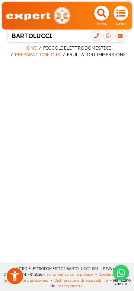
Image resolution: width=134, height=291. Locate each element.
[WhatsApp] (108, 35)
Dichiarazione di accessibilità (81, 280)
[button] (15, 276)
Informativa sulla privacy (70, 274)
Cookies (106, 274)
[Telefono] (96, 35)
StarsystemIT (70, 286)
